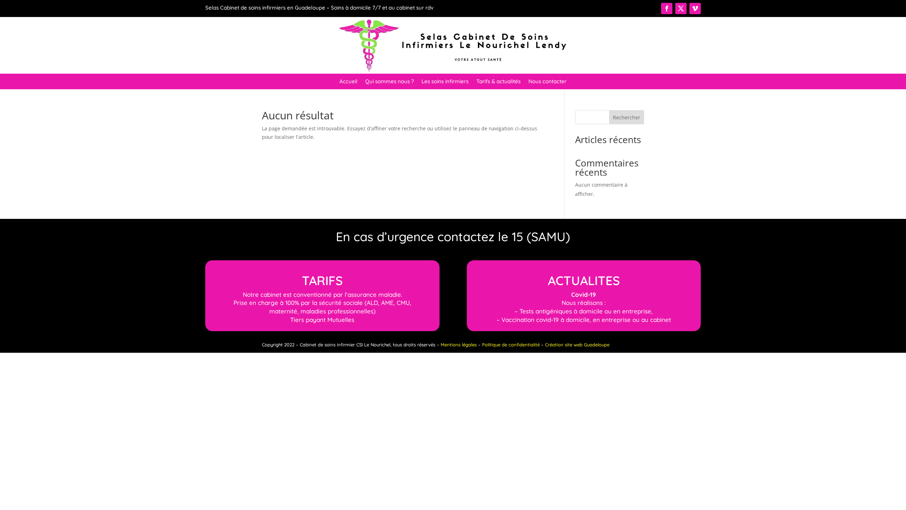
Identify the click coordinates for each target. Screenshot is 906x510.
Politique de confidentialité (511, 344)
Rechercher (626, 117)
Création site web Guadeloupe (577, 344)
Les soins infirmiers (445, 82)
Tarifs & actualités (498, 82)
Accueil (348, 82)
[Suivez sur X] (681, 8)
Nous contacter (547, 82)
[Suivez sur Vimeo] (695, 8)
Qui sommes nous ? (389, 82)
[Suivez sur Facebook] (666, 8)
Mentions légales (459, 344)
